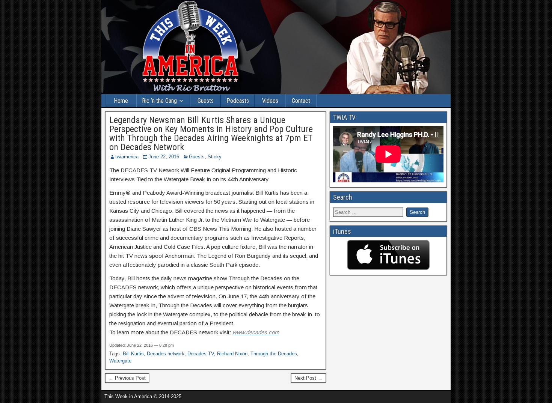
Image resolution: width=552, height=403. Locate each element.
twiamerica (127, 156)
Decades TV (200, 353)
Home (121, 100)
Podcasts (237, 100)
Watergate (120, 361)
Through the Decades (273, 353)
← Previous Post (127, 378)
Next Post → (308, 378)
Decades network (165, 353)
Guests (206, 100)
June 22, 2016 (163, 156)
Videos (270, 100)
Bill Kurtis (133, 353)
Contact (301, 100)
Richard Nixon (232, 353)
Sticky (215, 156)
